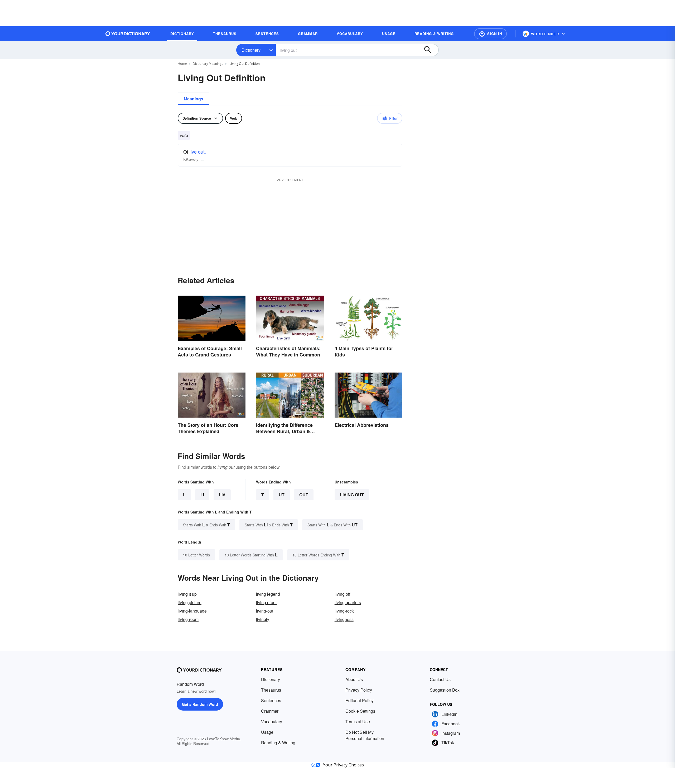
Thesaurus (271, 690)
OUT (303, 495)
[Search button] (430, 50)
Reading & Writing (278, 743)
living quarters (348, 602)
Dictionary (251, 50)
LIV (222, 495)
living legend (268, 594)
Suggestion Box (445, 690)
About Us (354, 679)
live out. (198, 151)
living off (342, 594)
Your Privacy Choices (343, 765)
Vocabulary (271, 721)
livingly (262, 619)
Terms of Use (357, 721)
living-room (188, 619)
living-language (192, 611)
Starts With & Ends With (206, 525)
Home (182, 63)
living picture (189, 602)
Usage (267, 732)
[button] (490, 33)
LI (202, 495)
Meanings (193, 99)
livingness (344, 619)
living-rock (344, 611)
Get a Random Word (200, 704)
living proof (266, 602)
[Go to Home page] (127, 33)
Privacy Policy (358, 690)
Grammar (269, 711)
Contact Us (440, 679)
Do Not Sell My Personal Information (364, 735)
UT (282, 495)
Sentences (271, 700)
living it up (187, 594)
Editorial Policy (359, 700)
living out (352, 495)
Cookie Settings (360, 711)
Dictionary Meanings (208, 63)
